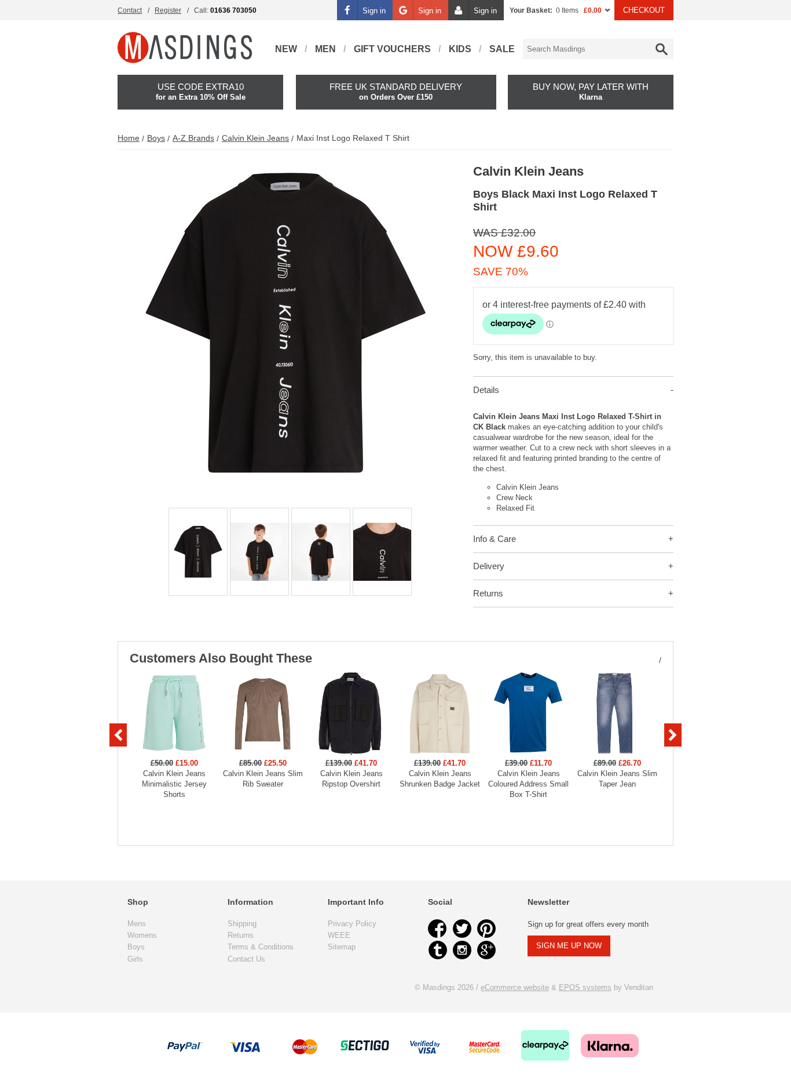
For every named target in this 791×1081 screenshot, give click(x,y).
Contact (130, 10)
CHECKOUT (644, 10)
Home (129, 138)
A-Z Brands (193, 138)
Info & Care (494, 539)
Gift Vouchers (392, 49)
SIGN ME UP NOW (569, 945)
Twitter (462, 928)
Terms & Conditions (261, 946)
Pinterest (486, 928)
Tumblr (438, 950)
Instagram (462, 950)
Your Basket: (531, 10)
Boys (156, 138)
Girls (135, 959)
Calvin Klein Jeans (255, 138)
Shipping (242, 923)
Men (325, 49)
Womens (142, 935)
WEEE (339, 935)
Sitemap (342, 946)
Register (168, 10)
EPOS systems (585, 987)
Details (486, 390)
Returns (488, 593)
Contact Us (246, 959)
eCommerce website (515, 987)
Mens (136, 923)
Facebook (438, 928)
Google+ (486, 950)
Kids (460, 49)
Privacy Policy (352, 923)
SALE (502, 49)
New (286, 49)
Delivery (488, 566)
